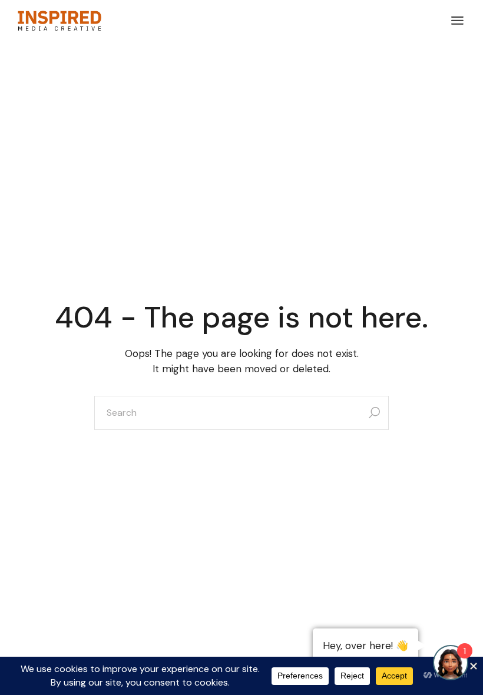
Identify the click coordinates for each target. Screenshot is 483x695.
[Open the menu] (457, 21)
